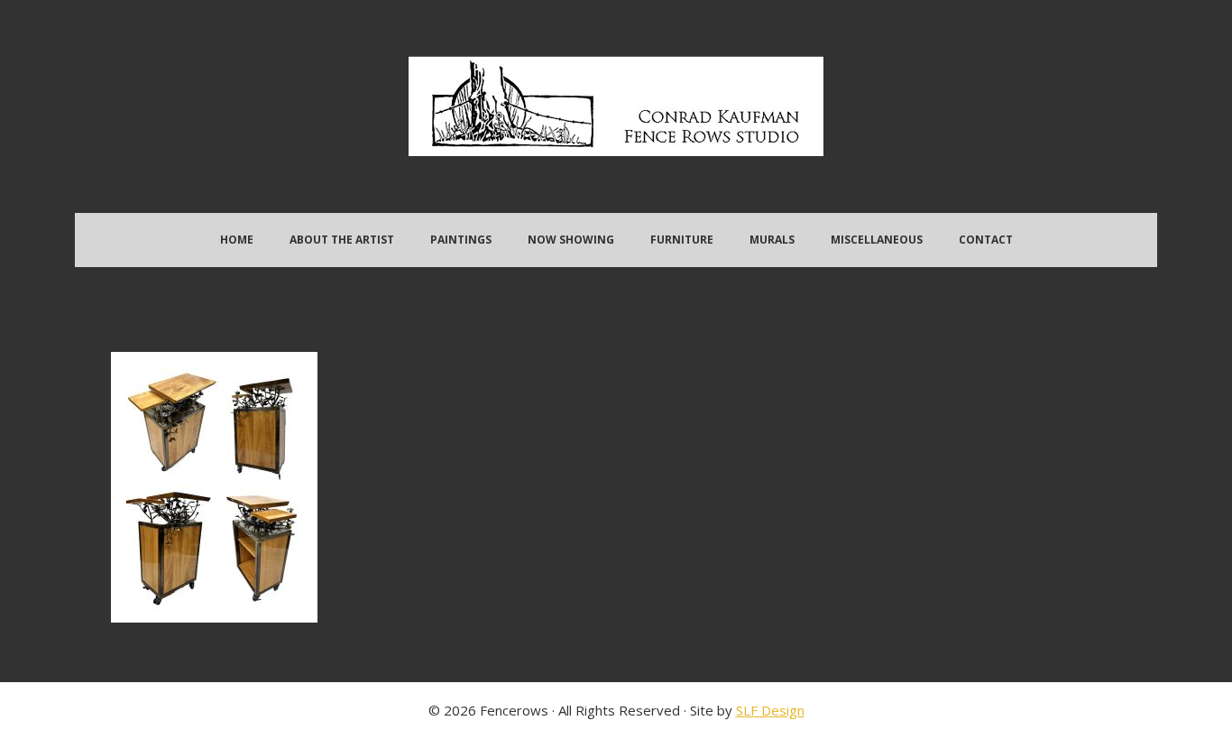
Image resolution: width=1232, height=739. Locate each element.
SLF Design (770, 710)
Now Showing (571, 239)
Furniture (681, 239)
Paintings (461, 239)
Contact (986, 239)
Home (236, 239)
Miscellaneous (877, 239)
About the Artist (342, 239)
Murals (772, 239)
